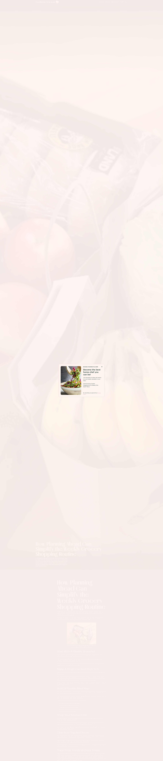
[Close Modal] (101, 366)
